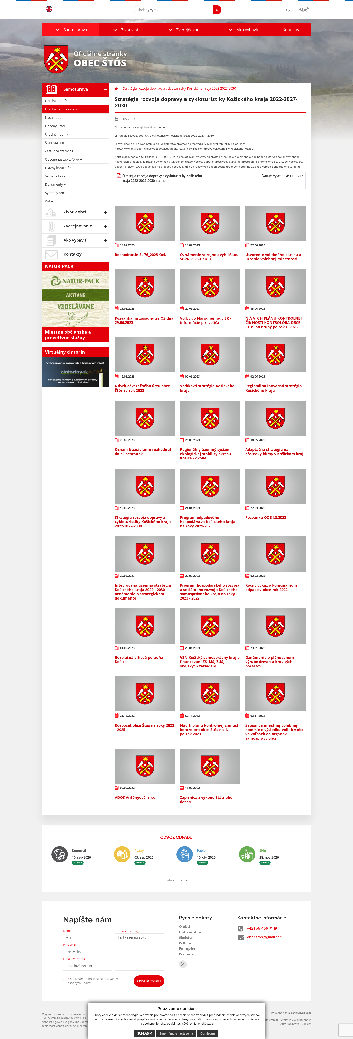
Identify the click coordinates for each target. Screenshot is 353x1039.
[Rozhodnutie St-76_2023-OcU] (145, 223)
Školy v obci (54, 176)
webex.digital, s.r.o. (68, 1022)
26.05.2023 (127, 440)
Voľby (49, 201)
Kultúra (185, 943)
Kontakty (291, 29)
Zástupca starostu (59, 151)
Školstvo (186, 938)
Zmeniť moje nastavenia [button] (176, 1033)
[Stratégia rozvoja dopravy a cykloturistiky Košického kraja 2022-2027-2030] (145, 486)
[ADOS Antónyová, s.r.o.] (145, 766)
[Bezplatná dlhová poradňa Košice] (145, 626)
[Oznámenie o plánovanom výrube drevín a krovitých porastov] (275, 626)
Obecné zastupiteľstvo (62, 159)
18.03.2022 (192, 788)
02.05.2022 (127, 788)
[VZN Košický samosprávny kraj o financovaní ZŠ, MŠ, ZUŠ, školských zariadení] (210, 626)
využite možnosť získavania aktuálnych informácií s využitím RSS (83, 1014)
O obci (184, 927)
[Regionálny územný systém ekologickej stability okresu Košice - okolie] (210, 418)
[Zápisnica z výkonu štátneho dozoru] (210, 766)
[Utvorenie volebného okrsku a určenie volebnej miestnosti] (275, 223)
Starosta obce (55, 142)
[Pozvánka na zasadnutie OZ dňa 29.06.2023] (145, 286)
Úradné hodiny (56, 134)
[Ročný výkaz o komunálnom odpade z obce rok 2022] (275, 553)
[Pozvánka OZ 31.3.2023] (275, 486)
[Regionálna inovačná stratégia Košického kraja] (275, 354)
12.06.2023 (127, 376)
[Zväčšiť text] (303, 9)
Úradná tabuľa (56, 101)
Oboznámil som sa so (93, 981)
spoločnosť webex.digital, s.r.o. (60, 1026)
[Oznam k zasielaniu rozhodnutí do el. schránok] (145, 418)
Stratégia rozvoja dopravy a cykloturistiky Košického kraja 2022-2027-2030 (179, 88)
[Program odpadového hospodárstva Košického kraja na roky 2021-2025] (210, 486)
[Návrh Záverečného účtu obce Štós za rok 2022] (145, 354)
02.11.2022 (257, 716)
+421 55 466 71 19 (262, 928)
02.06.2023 (192, 376)
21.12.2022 (127, 716)
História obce (190, 932)
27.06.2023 (257, 245)
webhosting (49, 1022)
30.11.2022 (192, 716)
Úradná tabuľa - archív (62, 109)
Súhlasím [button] (144, 1033)
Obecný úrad (55, 126)
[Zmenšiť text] (290, 10)
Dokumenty (54, 184)
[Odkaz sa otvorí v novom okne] (183, 964)
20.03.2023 (127, 576)
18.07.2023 (127, 245)
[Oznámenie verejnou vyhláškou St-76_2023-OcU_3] (210, 223)
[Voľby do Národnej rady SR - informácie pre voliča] (210, 286)
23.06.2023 (127, 308)
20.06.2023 (192, 308)
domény (86, 1022)
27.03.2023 (257, 508)
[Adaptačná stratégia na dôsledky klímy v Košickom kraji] (275, 418)
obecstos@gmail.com (265, 937)
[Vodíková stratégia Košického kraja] (210, 354)
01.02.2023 (127, 648)
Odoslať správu (149, 981)
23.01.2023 (192, 648)
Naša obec (53, 117)
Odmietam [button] (207, 1033)
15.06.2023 (257, 308)
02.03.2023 (257, 576)
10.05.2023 (257, 440)
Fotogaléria (188, 949)
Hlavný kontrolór (58, 168)
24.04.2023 (192, 508)
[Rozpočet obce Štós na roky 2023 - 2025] (145, 693)
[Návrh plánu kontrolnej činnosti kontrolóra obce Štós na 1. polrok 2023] (210, 693)
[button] (70, 29)
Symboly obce (55, 193)
